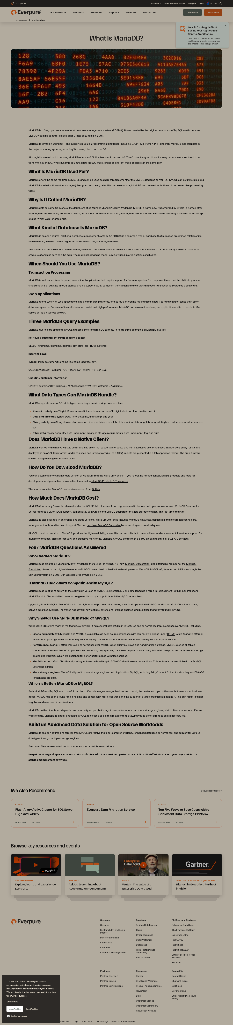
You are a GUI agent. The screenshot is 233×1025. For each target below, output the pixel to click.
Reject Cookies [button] (32, 1009)
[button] (17, 1016)
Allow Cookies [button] (14, 1009)
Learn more (12, 1001)
